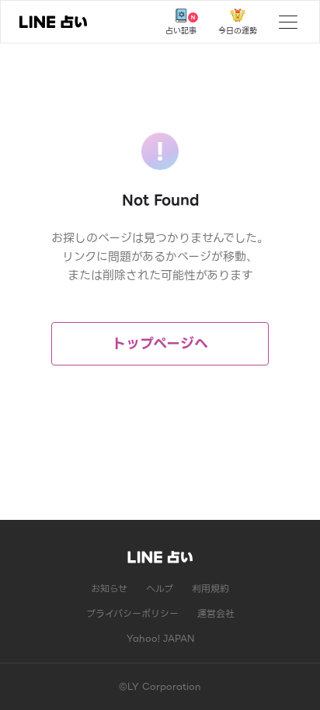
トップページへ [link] (160, 343)
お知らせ (109, 588)
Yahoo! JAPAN (160, 638)
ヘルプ (159, 588)
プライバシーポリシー (132, 613)
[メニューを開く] (288, 22)
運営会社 (216, 613)
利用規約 (210, 588)
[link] (53, 22)
